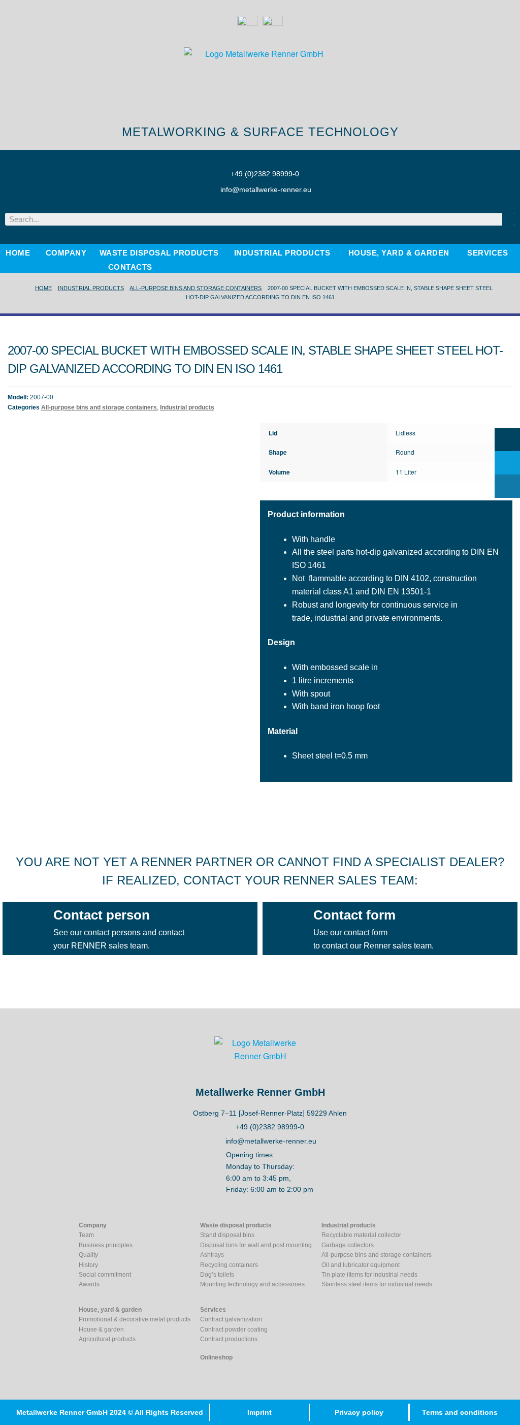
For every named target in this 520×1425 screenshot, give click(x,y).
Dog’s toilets (217, 1274)
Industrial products (91, 288)
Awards (89, 1284)
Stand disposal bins (227, 1235)
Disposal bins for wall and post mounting (256, 1245)
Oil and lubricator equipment (360, 1265)
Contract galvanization (231, 1319)
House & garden (101, 1329)
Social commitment (105, 1274)
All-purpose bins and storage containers (195, 288)
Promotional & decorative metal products (134, 1319)
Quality (88, 1254)
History (88, 1265)
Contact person (101, 915)
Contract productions (228, 1339)
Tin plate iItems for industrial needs (369, 1274)
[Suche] (508, 219)
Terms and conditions (460, 1412)
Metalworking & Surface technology (260, 132)
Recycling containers (229, 1265)
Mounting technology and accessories (252, 1284)
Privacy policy (359, 1412)
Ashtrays (212, 1254)
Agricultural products (107, 1339)
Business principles (106, 1245)
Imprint (259, 1412)
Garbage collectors (347, 1245)
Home (43, 288)
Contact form (354, 915)
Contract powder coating (234, 1329)
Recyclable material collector (361, 1235)
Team (86, 1235)
